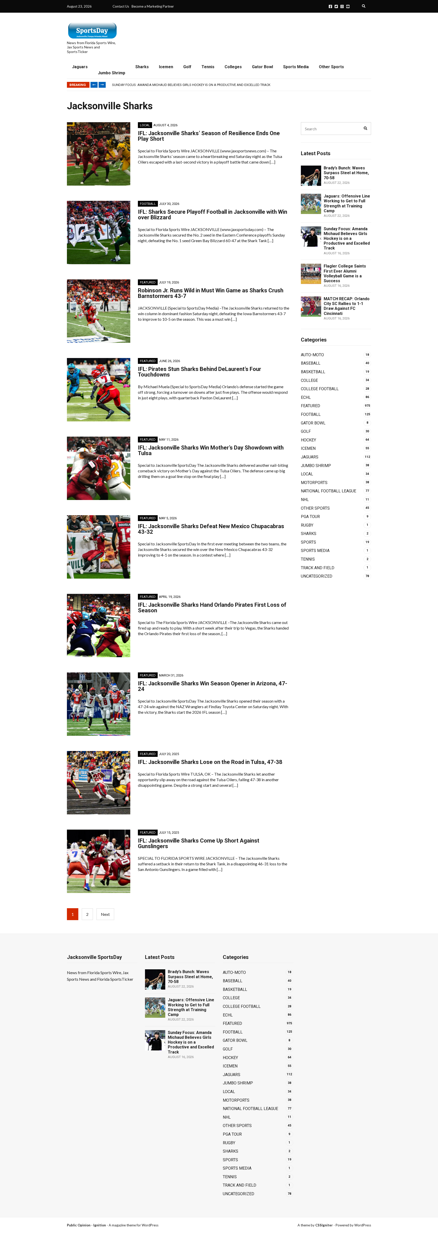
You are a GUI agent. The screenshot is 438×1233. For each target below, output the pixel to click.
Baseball (310, 363)
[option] (241, 85)
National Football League (328, 491)
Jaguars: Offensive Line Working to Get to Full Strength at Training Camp (347, 203)
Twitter (336, 6)
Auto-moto (312, 354)
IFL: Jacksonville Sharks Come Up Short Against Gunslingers (198, 843)
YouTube (348, 6)
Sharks (142, 66)
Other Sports (331, 66)
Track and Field (317, 567)
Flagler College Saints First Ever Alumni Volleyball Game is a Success (345, 273)
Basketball (313, 371)
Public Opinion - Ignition (86, 1225)
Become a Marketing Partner (153, 6)
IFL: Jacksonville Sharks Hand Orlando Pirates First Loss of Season (212, 608)
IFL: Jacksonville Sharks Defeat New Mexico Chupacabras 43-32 (211, 529)
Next (105, 914)
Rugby (307, 525)
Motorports (314, 482)
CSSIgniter (324, 1225)
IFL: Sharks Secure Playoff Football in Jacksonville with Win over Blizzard (212, 215)
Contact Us (121, 6)
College (309, 380)
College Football (320, 388)
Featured (148, 282)
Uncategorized (316, 576)
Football (148, 204)
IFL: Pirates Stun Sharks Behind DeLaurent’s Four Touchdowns (199, 372)
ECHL (306, 397)
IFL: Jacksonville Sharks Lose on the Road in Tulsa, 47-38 (210, 762)
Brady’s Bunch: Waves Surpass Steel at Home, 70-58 (346, 173)
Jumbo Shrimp (111, 72)
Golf (187, 66)
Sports (308, 542)
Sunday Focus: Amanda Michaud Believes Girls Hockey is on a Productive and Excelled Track (191, 85)
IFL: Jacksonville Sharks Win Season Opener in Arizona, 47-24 (212, 686)
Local (145, 125)
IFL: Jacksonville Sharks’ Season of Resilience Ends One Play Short (209, 136)
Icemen (166, 66)
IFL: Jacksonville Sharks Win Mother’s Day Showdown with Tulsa (211, 450)
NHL (305, 499)
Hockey (308, 440)
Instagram (342, 6)
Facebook (330, 6)
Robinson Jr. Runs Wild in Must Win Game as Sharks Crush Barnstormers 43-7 (210, 293)
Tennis (208, 66)
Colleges (233, 66)
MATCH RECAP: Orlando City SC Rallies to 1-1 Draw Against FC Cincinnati (347, 306)
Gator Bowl (262, 66)
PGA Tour (310, 516)
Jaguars (80, 66)
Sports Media (296, 66)
